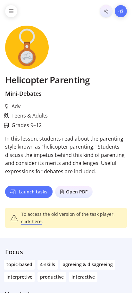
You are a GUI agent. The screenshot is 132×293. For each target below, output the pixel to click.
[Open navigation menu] (11, 11)
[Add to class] (121, 11)
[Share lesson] (106, 11)
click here (31, 221)
